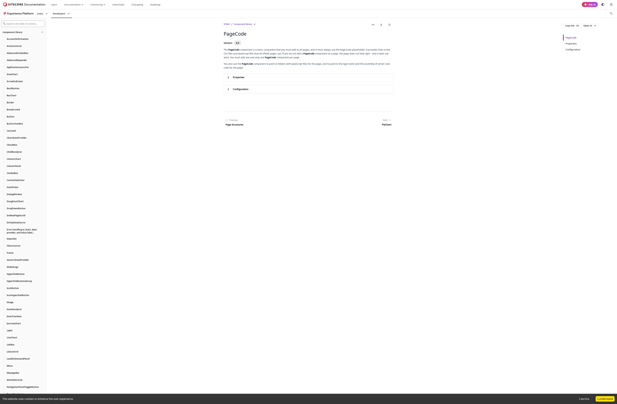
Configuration (573, 49)
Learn (54, 4)
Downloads (118, 4)
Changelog (137, 4)
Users (40, 13)
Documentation (72, 4)
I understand (605, 399)
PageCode (571, 37)
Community (96, 4)
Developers (59, 13)
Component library (243, 24)
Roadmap (155, 4)
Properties (571, 43)
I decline (584, 399)
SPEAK (227, 24)
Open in (587, 25)
